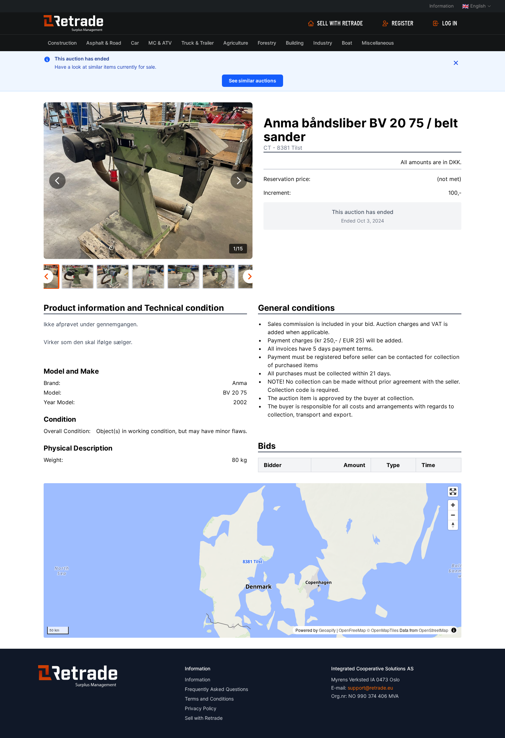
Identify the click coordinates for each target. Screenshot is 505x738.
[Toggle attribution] (454, 630)
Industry (322, 43)
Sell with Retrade (340, 23)
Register (402, 23)
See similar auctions (252, 80)
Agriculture (235, 43)
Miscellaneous (378, 43)
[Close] (455, 62)
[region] (252, 560)
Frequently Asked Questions (216, 689)
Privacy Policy (200, 708)
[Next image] (239, 180)
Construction (62, 43)
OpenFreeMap (352, 630)
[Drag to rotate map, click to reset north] (453, 525)
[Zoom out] (453, 515)
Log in (449, 23)
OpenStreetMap (433, 630)
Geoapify (327, 630)
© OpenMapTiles (383, 630)
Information (441, 6)
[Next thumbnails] (250, 276)
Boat (347, 43)
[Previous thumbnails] (46, 276)
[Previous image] (57, 180)
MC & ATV (160, 43)
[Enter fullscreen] (453, 492)
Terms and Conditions (209, 699)
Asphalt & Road (103, 43)
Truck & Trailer (197, 43)
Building (295, 43)
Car (135, 43)
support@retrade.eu (370, 688)
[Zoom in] (453, 505)
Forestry (267, 43)
